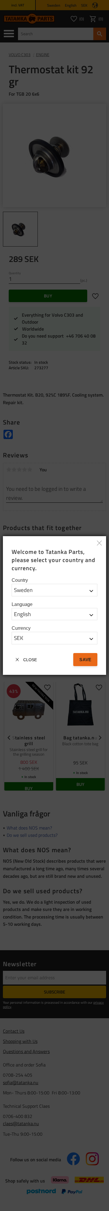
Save (85, 659)
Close (30, 659)
